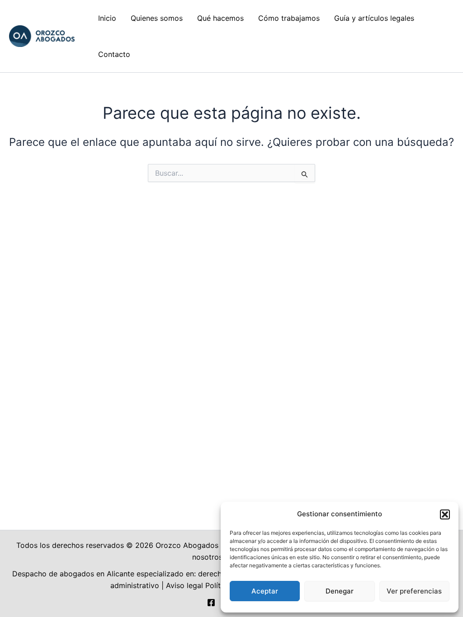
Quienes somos (157, 18)
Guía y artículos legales (374, 18)
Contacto (114, 54)
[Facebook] (211, 602)
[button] (444, 514)
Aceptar (264, 591)
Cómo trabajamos (289, 18)
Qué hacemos (220, 18)
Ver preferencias (414, 591)
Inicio (107, 18)
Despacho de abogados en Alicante (73, 573)
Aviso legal (184, 585)
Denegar (340, 591)
